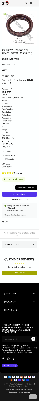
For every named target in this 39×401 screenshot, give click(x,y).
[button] (8, 173)
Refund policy (10, 389)
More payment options (19, 199)
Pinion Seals (10, 155)
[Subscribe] (33, 339)
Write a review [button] (19, 273)
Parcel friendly (7, 144)
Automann (9, 152)
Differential (9, 159)
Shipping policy (13, 392)
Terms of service (28, 389)
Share (7, 222)
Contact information (24, 392)
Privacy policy (19, 389)
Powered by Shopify (23, 386)
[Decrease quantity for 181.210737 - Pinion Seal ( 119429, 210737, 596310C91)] (4, 187)
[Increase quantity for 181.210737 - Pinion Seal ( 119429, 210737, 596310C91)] (12, 187)
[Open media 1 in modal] (33, 15)
